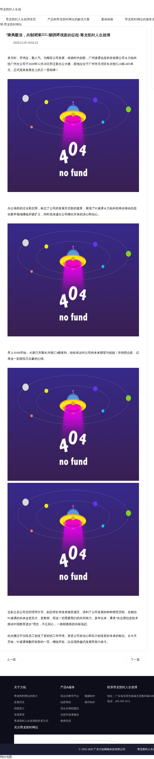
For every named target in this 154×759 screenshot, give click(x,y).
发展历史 (19, 702)
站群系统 (65, 702)
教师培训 (65, 720)
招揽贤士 (19, 708)
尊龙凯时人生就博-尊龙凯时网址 (11, 10)
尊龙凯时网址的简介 (26, 696)
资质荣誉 (19, 714)
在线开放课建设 (69, 714)
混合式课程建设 (69, 708)
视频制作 (90, 696)
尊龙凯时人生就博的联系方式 (31, 720)
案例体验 (107, 19)
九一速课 (12, 34)
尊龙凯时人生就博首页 (21, 19)
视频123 (11, 659)
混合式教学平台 (69, 696)
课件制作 (90, 702)
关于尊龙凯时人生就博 (44, 34)
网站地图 (6, 756)
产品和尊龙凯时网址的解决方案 (69, 19)
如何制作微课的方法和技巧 (135, 659)
